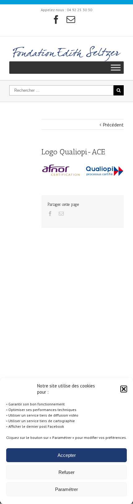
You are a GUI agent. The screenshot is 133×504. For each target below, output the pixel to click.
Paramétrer (66, 489)
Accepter (67, 455)
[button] (124, 389)
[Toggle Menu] (116, 68)
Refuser (66, 472)
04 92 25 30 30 (79, 9)
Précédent (113, 125)
